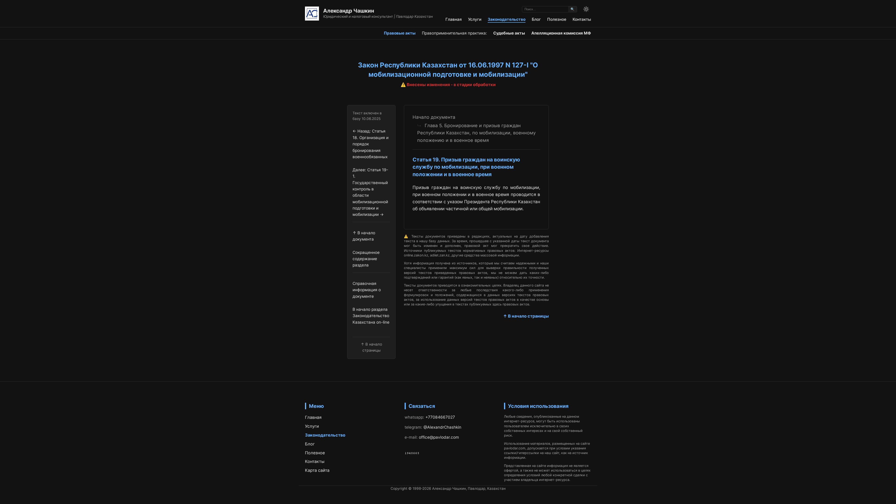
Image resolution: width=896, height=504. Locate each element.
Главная (453, 19)
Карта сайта (317, 470)
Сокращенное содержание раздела (366, 259)
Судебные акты (509, 33)
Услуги (474, 19)
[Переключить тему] (586, 9)
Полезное (556, 19)
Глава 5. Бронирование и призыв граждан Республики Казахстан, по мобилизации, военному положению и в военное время (476, 133)
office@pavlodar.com (439, 437)
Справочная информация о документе (367, 290)
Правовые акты (400, 33)
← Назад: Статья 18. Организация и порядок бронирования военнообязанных (370, 144)
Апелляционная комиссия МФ (561, 33)
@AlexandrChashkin (442, 427)
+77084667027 (440, 417)
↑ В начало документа (364, 236)
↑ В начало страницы (526, 316)
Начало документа (434, 117)
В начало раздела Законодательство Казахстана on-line (371, 316)
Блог (536, 19)
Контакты (582, 19)
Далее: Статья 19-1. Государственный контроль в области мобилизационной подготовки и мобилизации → (370, 192)
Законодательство (506, 19)
